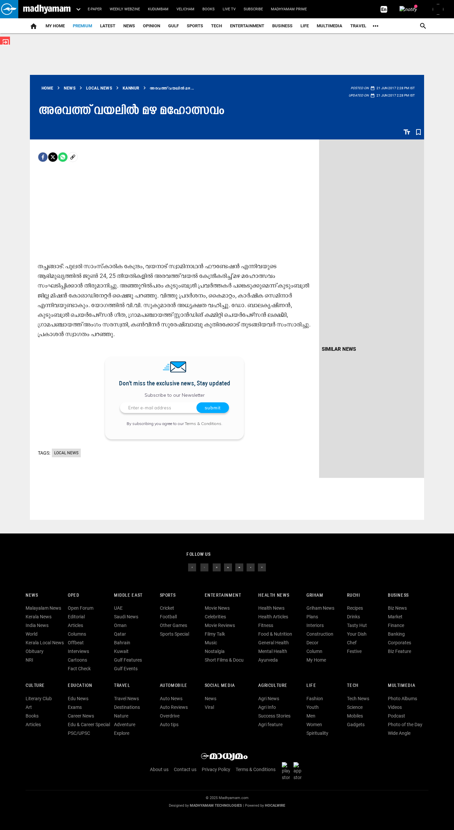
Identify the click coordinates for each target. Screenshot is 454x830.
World (32, 634)
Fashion (314, 698)
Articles (75, 625)
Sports (195, 25)
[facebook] (43, 157)
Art (29, 707)
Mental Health (272, 651)
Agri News (268, 698)
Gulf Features (128, 660)
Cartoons (77, 660)
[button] (9, 9)
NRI (29, 660)
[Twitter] (53, 157)
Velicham (185, 9)
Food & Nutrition (275, 634)
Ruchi (353, 595)
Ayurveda (268, 660)
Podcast (396, 716)
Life (304, 25)
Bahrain (122, 642)
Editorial (76, 616)
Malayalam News (43, 608)
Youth (312, 707)
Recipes (355, 608)
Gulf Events (126, 668)
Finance (396, 625)
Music (211, 642)
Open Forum (80, 608)
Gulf (173, 25)
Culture (35, 685)
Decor (312, 642)
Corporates (399, 642)
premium (82, 25)
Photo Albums (402, 698)
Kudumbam (158, 9)
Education (80, 685)
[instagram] (216, 566)
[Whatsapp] (63, 157)
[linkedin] (228, 566)
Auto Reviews (174, 707)
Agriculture (272, 685)
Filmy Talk (215, 634)
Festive (354, 651)
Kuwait (121, 651)
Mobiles (355, 716)
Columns (77, 634)
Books (208, 9)
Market (395, 616)
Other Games (173, 625)
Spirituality (317, 733)
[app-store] (298, 771)
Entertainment (247, 25)
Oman (120, 625)
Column (314, 651)
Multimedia (329, 25)
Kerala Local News (45, 642)
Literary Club (39, 698)
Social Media (220, 685)
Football (168, 616)
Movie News (217, 608)
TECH (216, 25)
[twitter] (204, 566)
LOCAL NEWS (66, 453)
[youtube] (239, 566)
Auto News (171, 698)
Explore (121, 733)
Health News (273, 595)
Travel (358, 25)
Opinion (151, 25)
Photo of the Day (405, 724)
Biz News (397, 608)
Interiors (315, 625)
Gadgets (356, 724)
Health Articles (273, 616)
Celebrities (215, 616)
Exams (75, 707)
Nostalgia (215, 651)
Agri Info (267, 707)
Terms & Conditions (203, 423)
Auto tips (169, 724)
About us (159, 769)
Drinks (353, 616)
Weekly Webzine (125, 9)
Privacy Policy (216, 769)
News (129, 25)
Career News (81, 716)
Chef (352, 642)
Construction (319, 634)
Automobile (173, 685)
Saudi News (126, 616)
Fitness (265, 625)
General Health (273, 642)
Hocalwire (275, 805)
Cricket (167, 608)
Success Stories (274, 716)
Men (310, 716)
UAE (118, 608)
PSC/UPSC (79, 733)
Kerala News (39, 616)
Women (314, 724)
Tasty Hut (357, 625)
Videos (395, 707)
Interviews (78, 651)
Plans (312, 616)
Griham (314, 595)
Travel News (126, 698)
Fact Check (79, 668)
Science (355, 707)
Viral (209, 707)
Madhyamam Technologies (216, 805)
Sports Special (174, 634)
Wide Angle (399, 733)
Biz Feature (399, 651)
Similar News (339, 349)
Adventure (124, 724)
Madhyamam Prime (289, 9)
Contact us (185, 769)
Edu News (78, 698)
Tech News (358, 698)
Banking (396, 634)
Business (282, 25)
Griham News (320, 608)
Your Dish (357, 634)
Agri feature (270, 724)
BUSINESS (398, 595)
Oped (73, 595)
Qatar (120, 634)
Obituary (35, 651)
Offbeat (76, 642)
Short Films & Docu (224, 660)
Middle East (128, 595)
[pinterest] (262, 566)
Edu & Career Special (89, 724)
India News (37, 625)
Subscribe (253, 9)
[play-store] (287, 771)
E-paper (95, 9)
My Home (55, 25)
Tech (352, 685)
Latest (107, 25)
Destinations (127, 707)
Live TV (229, 9)
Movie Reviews (220, 625)
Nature (121, 716)
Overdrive (169, 716)
